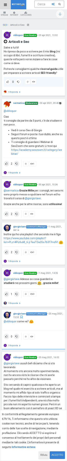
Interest (14, 15)
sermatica (18, 103)
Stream (4, 15)
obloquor (18, 35)
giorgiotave (19, 226)
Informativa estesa (23, 447)
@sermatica (11, 190)
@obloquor (10, 110)
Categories (25, 15)
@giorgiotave (33, 198)
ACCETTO (57, 455)
